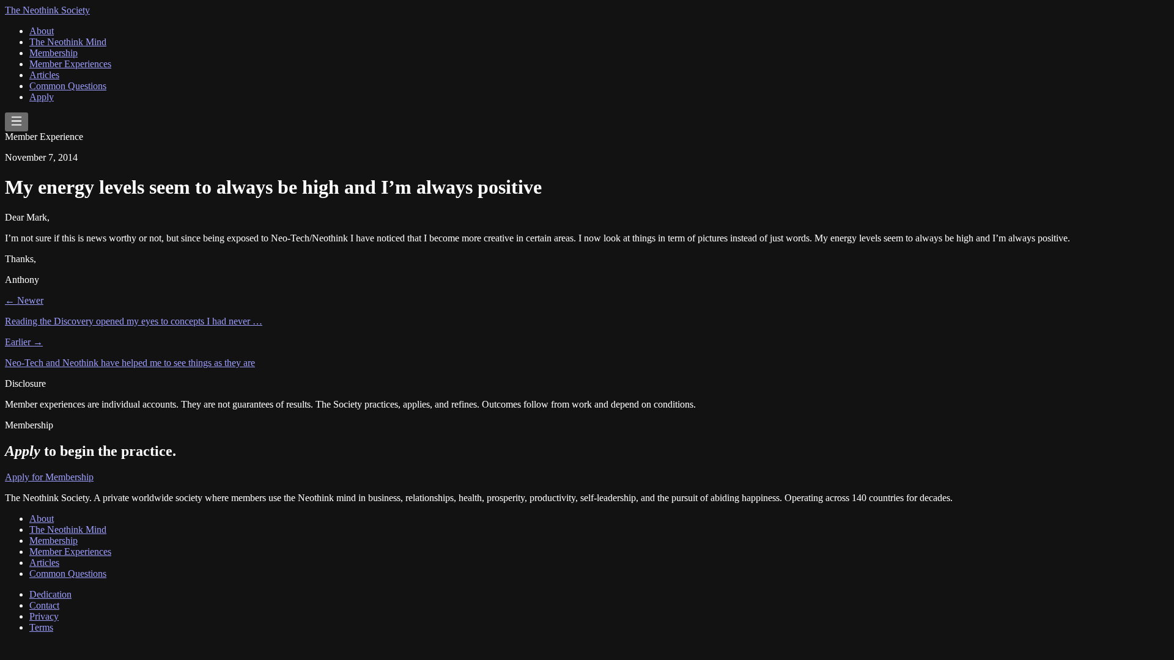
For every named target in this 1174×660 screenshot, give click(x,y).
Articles (44, 75)
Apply (41, 97)
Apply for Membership (49, 477)
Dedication (50, 594)
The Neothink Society (47, 10)
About (41, 31)
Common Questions (67, 86)
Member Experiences (70, 64)
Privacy (44, 616)
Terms (41, 627)
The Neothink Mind (67, 42)
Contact (44, 605)
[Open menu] (16, 121)
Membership (53, 53)
